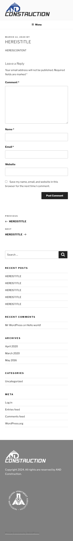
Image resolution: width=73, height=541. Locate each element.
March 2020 (12, 353)
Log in (8, 402)
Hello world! (34, 325)
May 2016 (11, 360)
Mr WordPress (14, 325)
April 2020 (11, 346)
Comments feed (15, 416)
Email (9, 146)
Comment (12, 82)
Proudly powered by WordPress (22, 532)
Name (9, 129)
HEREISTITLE (13, 276)
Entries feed (12, 409)
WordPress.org (14, 423)
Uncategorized (14, 381)
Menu (38, 24)
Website (10, 164)
